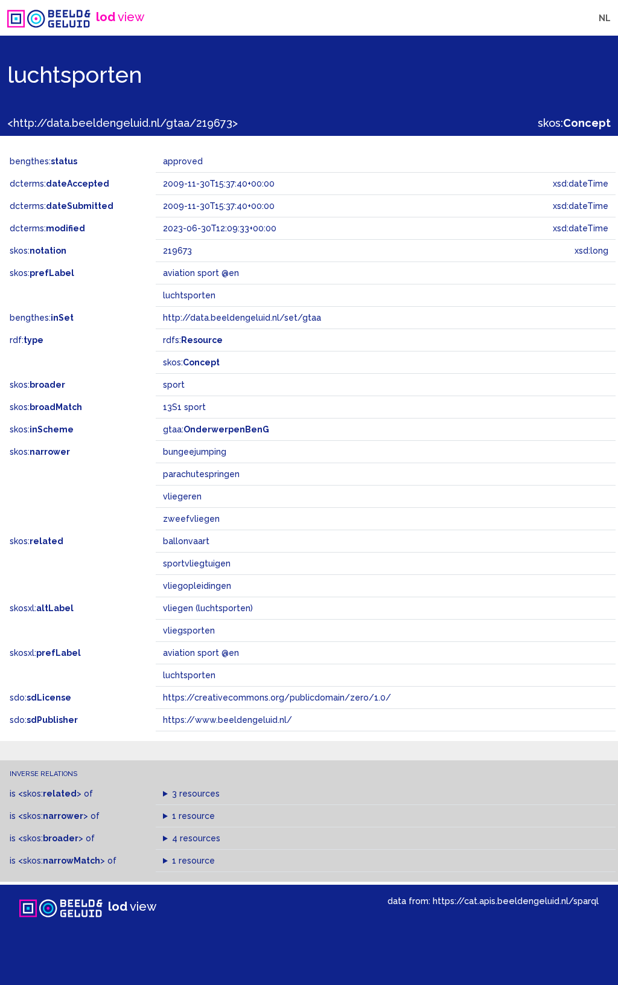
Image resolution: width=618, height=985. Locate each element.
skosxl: (42, 608)
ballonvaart (186, 541)
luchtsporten (189, 675)
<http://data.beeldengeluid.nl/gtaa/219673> (122, 123)
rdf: (26, 340)
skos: (574, 123)
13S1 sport (184, 407)
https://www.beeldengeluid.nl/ (227, 720)
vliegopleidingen (197, 586)
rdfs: (193, 340)
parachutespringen (201, 474)
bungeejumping (194, 452)
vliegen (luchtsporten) (208, 608)
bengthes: (43, 161)
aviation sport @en (201, 653)
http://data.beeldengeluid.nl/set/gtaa (242, 317)
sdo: (40, 697)
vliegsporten (189, 630)
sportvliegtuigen (197, 563)
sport (174, 385)
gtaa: (216, 429)
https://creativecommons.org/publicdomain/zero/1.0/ (277, 697)
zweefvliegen (191, 519)
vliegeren (182, 496)
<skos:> (49, 793)
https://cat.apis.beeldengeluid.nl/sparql (516, 901)
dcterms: (59, 183)
